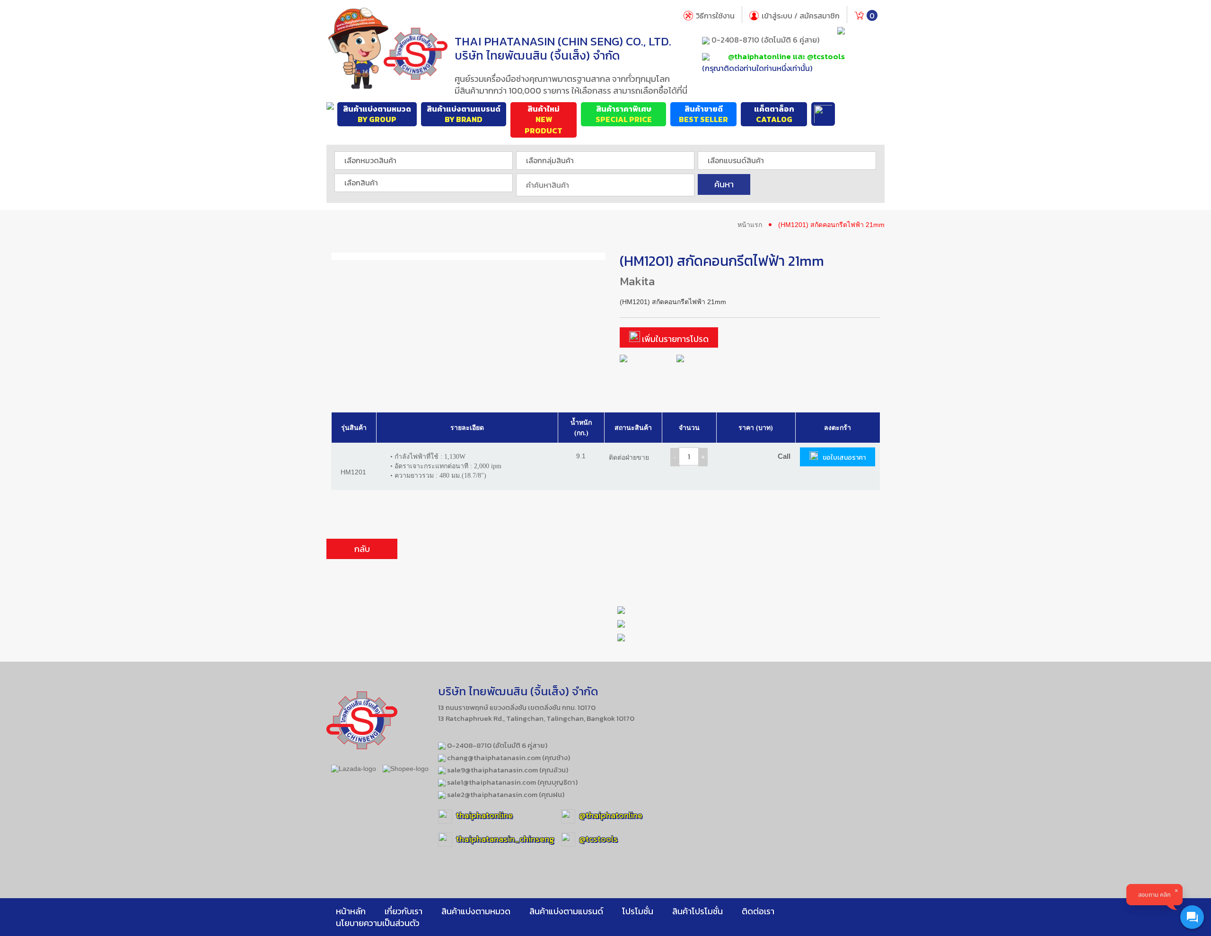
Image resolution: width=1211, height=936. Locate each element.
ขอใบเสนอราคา (844, 458)
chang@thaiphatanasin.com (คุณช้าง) (508, 757)
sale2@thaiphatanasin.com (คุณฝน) (505, 794)
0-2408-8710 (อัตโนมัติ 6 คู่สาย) (764, 39)
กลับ (362, 548)
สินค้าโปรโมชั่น (697, 911)
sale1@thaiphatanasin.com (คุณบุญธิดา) (512, 782)
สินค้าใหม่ (543, 120)
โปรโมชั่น (637, 911)
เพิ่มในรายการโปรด (674, 338)
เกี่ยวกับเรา (403, 911)
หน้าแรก (749, 224)
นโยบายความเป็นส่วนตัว (378, 923)
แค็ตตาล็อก (774, 114)
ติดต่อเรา (758, 911)
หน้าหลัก (351, 911)
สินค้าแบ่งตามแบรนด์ (463, 114)
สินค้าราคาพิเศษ (624, 114)
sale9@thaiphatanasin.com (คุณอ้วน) (507, 769)
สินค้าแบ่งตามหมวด (377, 114)
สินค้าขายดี (703, 114)
